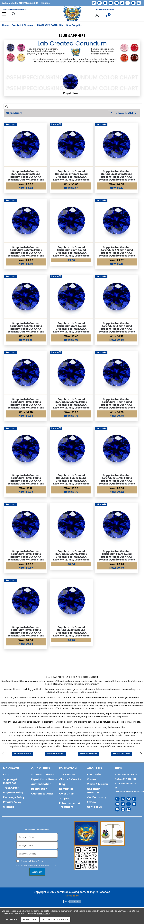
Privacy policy (12, 802)
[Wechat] (127, 808)
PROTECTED (75, 901)
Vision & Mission (97, 784)
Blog (62, 784)
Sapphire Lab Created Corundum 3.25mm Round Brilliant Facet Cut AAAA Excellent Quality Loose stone (26, 251)
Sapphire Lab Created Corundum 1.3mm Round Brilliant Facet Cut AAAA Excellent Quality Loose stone (26, 555)
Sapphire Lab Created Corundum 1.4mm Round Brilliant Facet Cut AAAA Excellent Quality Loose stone (117, 479)
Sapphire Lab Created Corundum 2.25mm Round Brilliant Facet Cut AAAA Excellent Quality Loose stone (26, 327)
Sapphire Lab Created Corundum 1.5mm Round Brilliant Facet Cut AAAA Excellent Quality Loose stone (71, 479)
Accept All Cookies (55, 919)
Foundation (94, 774)
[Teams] (138, 2)
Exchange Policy (13, 797)
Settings (11, 919)
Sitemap (8, 807)
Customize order (42, 793)
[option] (22, 754)
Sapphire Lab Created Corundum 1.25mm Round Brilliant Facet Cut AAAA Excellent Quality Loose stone (71, 555)
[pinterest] (98, 2)
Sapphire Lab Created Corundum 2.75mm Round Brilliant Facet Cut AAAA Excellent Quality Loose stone (117, 251)
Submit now (37, 871)
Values (91, 779)
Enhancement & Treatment (69, 805)
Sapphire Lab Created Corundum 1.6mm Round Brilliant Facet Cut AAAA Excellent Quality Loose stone (26, 479)
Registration (39, 789)
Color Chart (66, 793)
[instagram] (93, 2)
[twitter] (121, 2)
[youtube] (104, 2)
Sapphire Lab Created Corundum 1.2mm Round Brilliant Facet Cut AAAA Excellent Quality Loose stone (26, 631)
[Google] (126, 2)
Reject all (29, 919)
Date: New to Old (122, 113)
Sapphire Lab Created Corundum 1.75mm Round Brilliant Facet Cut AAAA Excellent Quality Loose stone (71, 403)
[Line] (122, 808)
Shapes (64, 798)
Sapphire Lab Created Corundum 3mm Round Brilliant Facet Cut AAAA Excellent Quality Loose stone (71, 251)
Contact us (94, 807)
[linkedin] (115, 2)
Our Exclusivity (96, 797)
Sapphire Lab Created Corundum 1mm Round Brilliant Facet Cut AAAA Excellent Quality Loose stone (71, 631)
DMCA (66, 901)
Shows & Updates (42, 774)
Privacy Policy (43, 913)
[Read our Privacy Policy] (56, 865)
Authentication (41, 784)
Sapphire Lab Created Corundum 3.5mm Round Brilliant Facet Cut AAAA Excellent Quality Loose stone (117, 175)
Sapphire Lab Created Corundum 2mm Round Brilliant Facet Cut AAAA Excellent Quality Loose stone (71, 327)
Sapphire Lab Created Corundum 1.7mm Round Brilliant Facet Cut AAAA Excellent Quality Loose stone (117, 403)
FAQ (6, 774)
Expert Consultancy (44, 779)
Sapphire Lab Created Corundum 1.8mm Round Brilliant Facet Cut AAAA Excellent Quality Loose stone (26, 403)
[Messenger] (132, 2)
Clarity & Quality (70, 779)
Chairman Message (93, 790)
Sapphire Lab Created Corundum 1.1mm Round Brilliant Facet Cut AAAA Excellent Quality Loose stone (117, 555)
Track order (11, 787)
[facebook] (110, 2)
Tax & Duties (67, 774)
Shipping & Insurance (10, 781)
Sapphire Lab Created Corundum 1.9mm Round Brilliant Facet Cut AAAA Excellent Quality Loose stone (117, 327)
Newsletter (66, 789)
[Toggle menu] (4, 14)
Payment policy (13, 792)
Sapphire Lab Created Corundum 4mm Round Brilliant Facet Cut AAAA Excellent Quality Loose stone (26, 175)
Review (91, 802)
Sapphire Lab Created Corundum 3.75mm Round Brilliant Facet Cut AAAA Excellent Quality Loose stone (71, 175)
